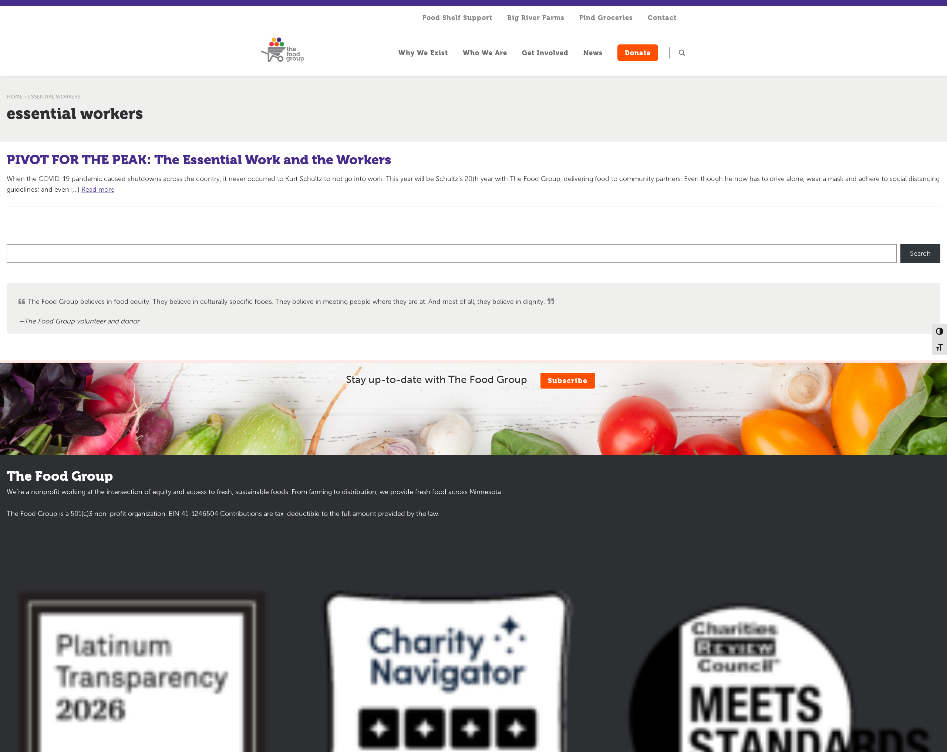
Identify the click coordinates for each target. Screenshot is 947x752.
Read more (97, 189)
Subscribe (567, 380)
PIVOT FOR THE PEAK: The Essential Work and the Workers (199, 160)
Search (920, 253)
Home (15, 97)
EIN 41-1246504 (193, 514)
